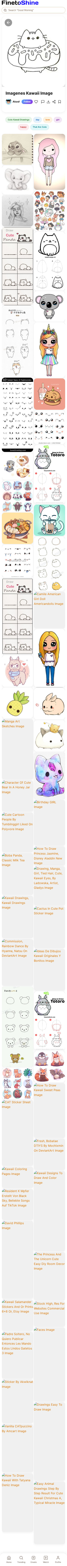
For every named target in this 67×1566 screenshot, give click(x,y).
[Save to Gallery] (29, 144)
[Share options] (29, 138)
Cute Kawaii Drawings (18, 119)
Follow (27, 101)
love (48, 119)
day (37, 119)
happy (23, 127)
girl (57, 119)
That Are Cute (40, 127)
